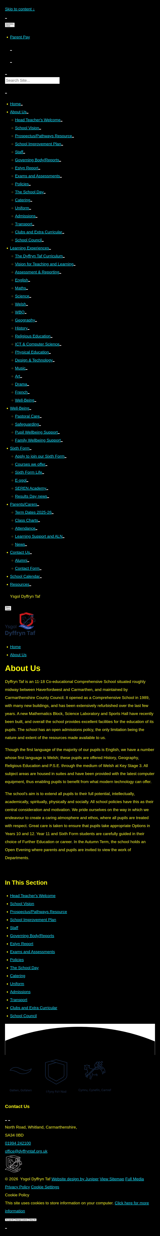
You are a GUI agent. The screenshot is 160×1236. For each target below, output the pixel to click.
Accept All (9, 1220)
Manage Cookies (21, 1220)
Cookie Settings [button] (45, 1187)
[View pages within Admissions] (37, 217)
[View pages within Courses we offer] (46, 465)
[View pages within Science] (30, 297)
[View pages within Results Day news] (48, 497)
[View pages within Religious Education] (51, 337)
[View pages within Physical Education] (50, 353)
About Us (18, 655)
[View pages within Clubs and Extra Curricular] (63, 233)
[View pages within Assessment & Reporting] (60, 273)
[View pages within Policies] (30, 185)
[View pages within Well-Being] (35, 401)
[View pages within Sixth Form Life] (43, 473)
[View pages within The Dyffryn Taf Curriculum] (64, 257)
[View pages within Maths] (27, 289)
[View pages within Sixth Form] (31, 449)
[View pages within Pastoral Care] (41, 417)
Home (15, 647)
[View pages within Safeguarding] (40, 425)
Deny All (33, 1220)
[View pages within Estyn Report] (39, 169)
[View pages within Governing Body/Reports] (60, 161)
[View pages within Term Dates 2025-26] (53, 513)
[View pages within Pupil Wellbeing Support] (59, 433)
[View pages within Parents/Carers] (38, 505)
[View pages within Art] (21, 377)
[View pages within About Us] (27, 113)
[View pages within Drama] (28, 385)
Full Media (134, 1179)
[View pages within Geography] (36, 321)
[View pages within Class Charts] (39, 521)
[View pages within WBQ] (25, 313)
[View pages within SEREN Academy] (47, 489)
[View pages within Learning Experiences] (50, 249)
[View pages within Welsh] (27, 305)
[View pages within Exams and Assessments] (61, 177)
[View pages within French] (29, 393)
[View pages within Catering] (31, 201)
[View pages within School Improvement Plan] (62, 145)
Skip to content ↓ (20, 9)
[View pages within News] (26, 545)
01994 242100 (18, 1143)
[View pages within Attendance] (36, 529)
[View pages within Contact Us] (31, 553)
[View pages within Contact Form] (41, 569)
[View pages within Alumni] (28, 561)
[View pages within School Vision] (40, 129)
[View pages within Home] (22, 105)
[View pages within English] (29, 281)
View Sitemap (112, 1179)
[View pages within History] (29, 329)
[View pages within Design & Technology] (54, 361)
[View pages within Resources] (30, 585)
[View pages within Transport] (33, 225)
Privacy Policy (17, 1187)
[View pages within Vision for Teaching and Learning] (75, 265)
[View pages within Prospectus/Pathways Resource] (73, 137)
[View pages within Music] (27, 369)
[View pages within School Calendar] (41, 577)
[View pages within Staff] (24, 153)
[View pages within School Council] (43, 241)
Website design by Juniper (75, 1179)
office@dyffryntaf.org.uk (26, 1151)
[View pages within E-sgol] (27, 481)
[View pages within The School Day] (45, 193)
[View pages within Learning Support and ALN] (63, 537)
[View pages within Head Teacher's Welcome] (61, 121)
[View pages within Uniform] (30, 209)
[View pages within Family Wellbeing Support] (62, 441)
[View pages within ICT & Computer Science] (60, 345)
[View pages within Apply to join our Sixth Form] (65, 457)
